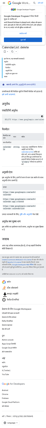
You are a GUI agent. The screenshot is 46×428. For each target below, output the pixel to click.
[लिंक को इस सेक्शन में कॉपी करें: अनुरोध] (12, 104)
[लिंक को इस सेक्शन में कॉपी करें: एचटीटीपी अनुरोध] (20, 110)
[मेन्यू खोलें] (3, 3)
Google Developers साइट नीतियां (22, 265)
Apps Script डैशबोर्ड (9, 344)
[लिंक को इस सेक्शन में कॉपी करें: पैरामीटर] (11, 129)
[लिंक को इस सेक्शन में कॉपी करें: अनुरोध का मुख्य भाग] (23, 221)
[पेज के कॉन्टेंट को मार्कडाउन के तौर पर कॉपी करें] (12, 51)
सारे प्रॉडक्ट (5, 406)
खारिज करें (23, 33)
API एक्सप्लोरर (7, 352)
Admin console (7, 340)
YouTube (5, 374)
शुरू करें (23, 40)
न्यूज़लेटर (5, 366)
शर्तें (3, 416)
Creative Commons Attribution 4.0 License (17, 260)
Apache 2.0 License (14, 262)
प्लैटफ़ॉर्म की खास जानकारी (10, 313)
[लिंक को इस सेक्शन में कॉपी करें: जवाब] (11, 239)
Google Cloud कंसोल (9, 348)
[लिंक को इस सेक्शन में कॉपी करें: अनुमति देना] (14, 172)
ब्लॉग (3, 363)
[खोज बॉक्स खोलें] (34, 2)
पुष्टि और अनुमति (26, 214)
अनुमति (21, 85)
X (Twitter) (6, 370)
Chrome (5, 394)
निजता (9, 416)
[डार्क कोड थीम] (42, 116)
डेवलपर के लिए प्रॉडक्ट (9, 317)
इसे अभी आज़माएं (8, 94)
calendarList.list (27, 152)
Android (5, 390)
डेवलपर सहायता (7, 325)
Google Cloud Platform (11, 402)
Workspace (26, 3)
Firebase (5, 398)
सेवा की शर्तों (6, 329)
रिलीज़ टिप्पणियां (7, 321)
